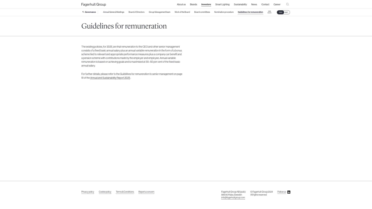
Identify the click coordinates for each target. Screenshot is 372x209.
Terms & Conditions (125, 192)
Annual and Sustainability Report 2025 (110, 77)
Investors (206, 4)
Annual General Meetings (113, 12)
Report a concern (146, 192)
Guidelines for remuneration (250, 12)
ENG (280, 12)
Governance (90, 12)
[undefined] (93, 4)
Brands (193, 4)
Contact (265, 4)
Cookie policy (105, 192)
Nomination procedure (224, 12)
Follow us (282, 192)
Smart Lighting (222, 4)
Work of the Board (182, 12)
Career (277, 4)
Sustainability (240, 4)
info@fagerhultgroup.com (233, 198)
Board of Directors (136, 12)
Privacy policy (87, 192)
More (270, 13)
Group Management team (159, 12)
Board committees (202, 12)
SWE (286, 12)
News (254, 4)
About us (181, 4)
